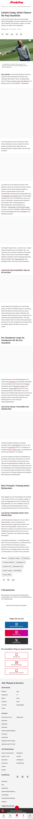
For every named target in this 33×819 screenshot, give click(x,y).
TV (17, 695)
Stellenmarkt (19, 717)
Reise (17, 701)
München (4, 691)
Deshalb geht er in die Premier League (18, 207)
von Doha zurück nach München (20, 81)
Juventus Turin (16, 449)
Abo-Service (5, 763)
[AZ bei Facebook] (17, 777)
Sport (7, 6)
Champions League (18, 386)
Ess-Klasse (4, 734)
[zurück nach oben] (17, 808)
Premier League (7, 570)
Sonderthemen (20, 763)
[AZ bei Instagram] (23, 777)
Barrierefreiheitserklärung (8, 791)
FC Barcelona (11, 447)
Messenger (4, 724)
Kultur (18, 698)
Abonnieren (5, 759)
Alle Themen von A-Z (7, 717)
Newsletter (4, 720)
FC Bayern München (12, 6)
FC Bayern (27, 384)
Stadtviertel (5, 695)
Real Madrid (16, 445)
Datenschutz (5, 788)
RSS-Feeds (4, 727)
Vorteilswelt (5, 737)
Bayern (3, 698)
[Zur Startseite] (16, 3)
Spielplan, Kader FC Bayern (8, 740)
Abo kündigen (5, 794)
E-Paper (4, 766)
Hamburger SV (13, 381)
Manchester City (19, 259)
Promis (3, 708)
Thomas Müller (13, 388)
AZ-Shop (18, 756)
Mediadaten (19, 753)
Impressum (4, 781)
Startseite (3, 6)
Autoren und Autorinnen (8, 753)
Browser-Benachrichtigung (8, 730)
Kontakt (4, 769)
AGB (3, 784)
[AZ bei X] (28, 777)
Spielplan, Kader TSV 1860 (8, 744)
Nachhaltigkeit (20, 705)
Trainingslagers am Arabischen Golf (11, 196)
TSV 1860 (4, 705)
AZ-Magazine (19, 759)
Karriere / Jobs (5, 756)
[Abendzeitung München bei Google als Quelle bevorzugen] (21, 34)
